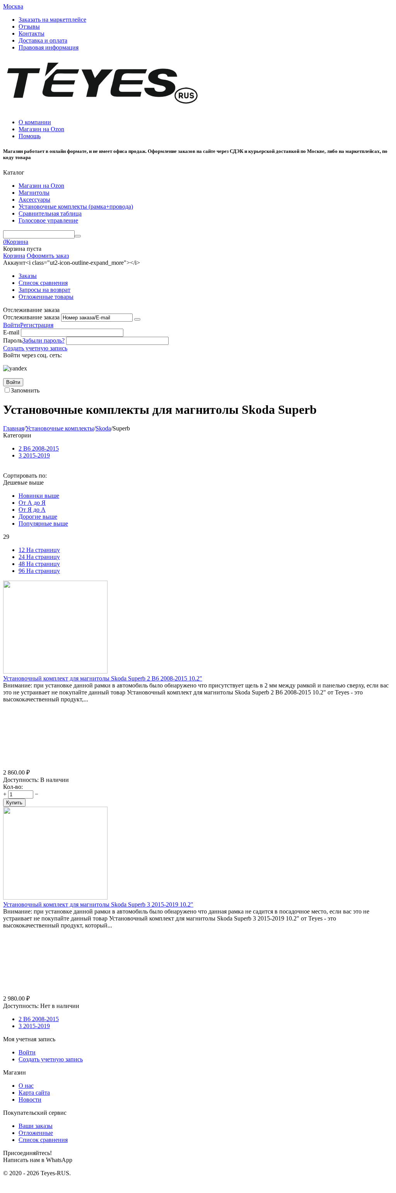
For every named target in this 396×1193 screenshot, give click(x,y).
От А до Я (32, 502)
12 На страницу (39, 550)
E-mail (11, 332)
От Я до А (32, 509)
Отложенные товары (46, 296)
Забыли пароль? (43, 340)
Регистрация (36, 325)
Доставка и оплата (43, 40)
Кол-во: (13, 786)
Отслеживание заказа (31, 317)
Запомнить (25, 390)
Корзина (14, 255)
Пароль (12, 340)
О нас (26, 1085)
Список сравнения (43, 282)
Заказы (28, 276)
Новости (30, 1099)
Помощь (30, 136)
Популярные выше (43, 523)
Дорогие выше (38, 516)
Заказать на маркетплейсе (52, 19)
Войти (11, 325)
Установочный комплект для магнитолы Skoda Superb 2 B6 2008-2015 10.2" (102, 678)
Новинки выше (39, 495)
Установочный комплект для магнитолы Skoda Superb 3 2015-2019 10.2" (98, 904)
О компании (35, 122)
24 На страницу (39, 557)
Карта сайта (34, 1092)
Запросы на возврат (44, 289)
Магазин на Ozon (41, 129)
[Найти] (78, 236)
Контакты (31, 33)
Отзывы (29, 26)
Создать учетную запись (35, 348)
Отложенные (36, 1133)
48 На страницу (39, 564)
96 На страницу (39, 570)
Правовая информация (49, 47)
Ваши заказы (36, 1126)
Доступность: (21, 779)
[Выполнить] (137, 319)
